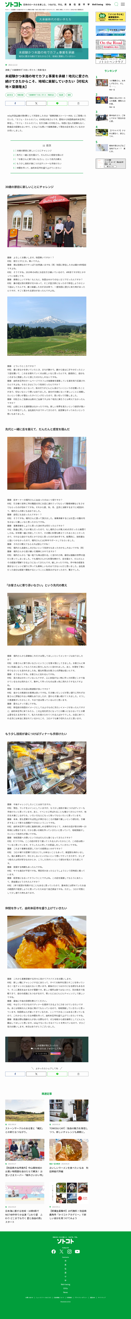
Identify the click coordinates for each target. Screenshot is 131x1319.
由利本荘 (10, 95)
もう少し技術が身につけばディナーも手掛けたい (39, 163)
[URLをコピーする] (78, 103)
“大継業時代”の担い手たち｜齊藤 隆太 (41, 95)
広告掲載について (59, 1297)
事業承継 (20, 95)
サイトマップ (102, 1297)
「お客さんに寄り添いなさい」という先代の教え (39, 159)
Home (7, 9)
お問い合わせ (29, 1297)
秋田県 (61, 95)
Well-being (97, 4)
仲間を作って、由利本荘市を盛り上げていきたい (39, 167)
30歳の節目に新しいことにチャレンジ (34, 150)
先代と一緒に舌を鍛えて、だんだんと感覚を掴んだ (40, 154)
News (65, 1292)
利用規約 (69, 1297)
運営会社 (92, 1297)
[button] (15, 103)
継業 (69, 95)
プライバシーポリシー (81, 1297)
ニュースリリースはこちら (43, 1297)
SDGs (108, 4)
